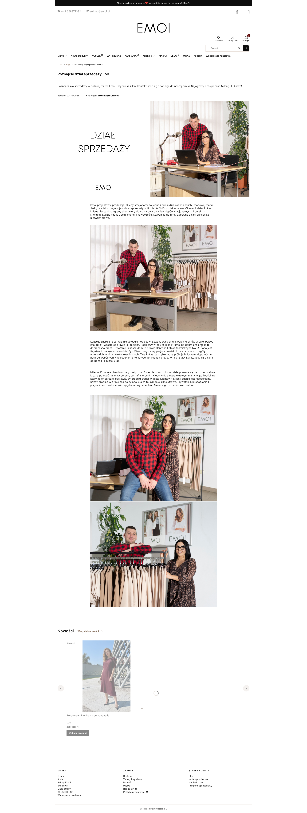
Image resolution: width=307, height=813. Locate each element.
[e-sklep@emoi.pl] (87, 11)
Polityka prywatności (134, 792)
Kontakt (62, 779)
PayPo (126, 785)
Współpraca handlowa (69, 795)
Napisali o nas (196, 782)
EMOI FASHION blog (108, 95)
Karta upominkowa (198, 779)
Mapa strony (64, 788)
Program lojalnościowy (200, 785)
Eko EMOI (63, 785)
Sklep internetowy (152, 809)
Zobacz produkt (78, 733)
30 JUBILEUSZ (65, 792)
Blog (68, 64)
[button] (246, 48)
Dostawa (127, 776)
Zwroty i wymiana (132, 779)
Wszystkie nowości (88, 631)
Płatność (127, 782)
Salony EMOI (64, 782)
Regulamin (129, 788)
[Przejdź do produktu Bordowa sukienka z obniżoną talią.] (106, 676)
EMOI (60, 64)
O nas (61, 776)
